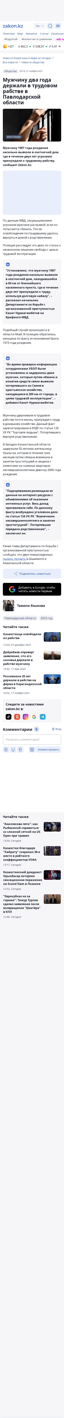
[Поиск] (50, 26)
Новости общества (33, 62)
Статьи (44, 33)
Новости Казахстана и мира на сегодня (27, 58)
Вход (58, 729)
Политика (9, 33)
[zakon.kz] (13, 26)
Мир (20, 33)
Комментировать (48, 749)
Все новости (10, 62)
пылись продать (14, 559)
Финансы (31, 33)
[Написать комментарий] (32, 739)
